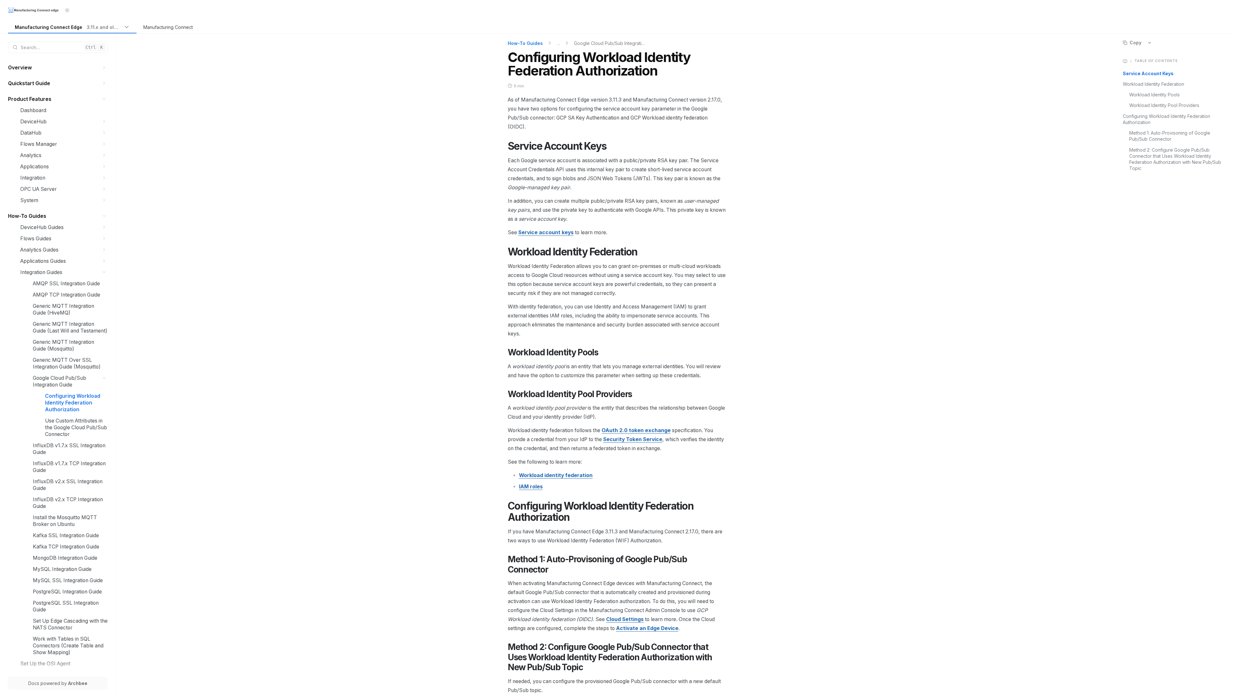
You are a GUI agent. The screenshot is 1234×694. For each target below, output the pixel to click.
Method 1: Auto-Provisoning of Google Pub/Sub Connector (1169, 136)
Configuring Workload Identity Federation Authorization (1166, 119)
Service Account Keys (1148, 73)
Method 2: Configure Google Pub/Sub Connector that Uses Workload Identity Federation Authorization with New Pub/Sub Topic (1175, 159)
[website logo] (33, 10)
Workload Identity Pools (1154, 94)
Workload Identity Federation (1153, 84)
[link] (72, 27)
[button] (104, 67)
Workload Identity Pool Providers (1164, 105)
